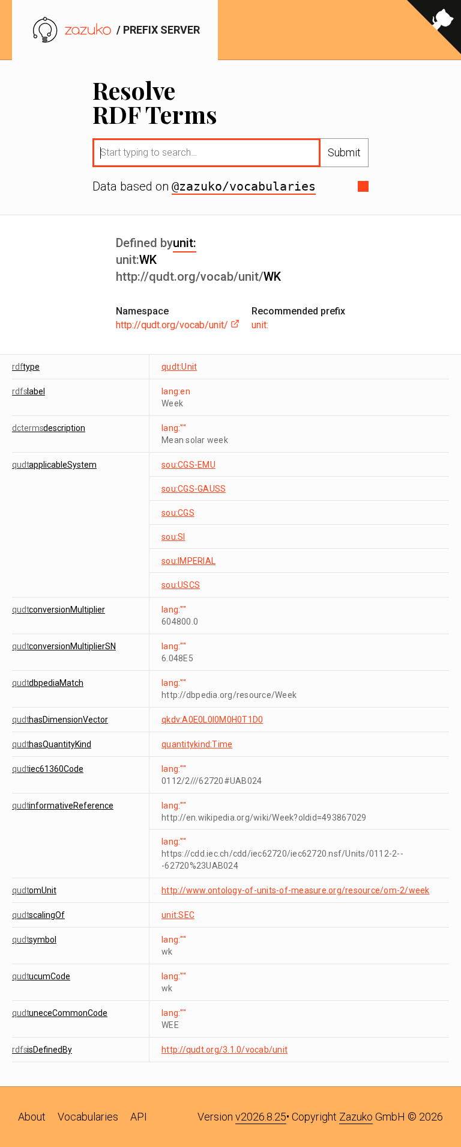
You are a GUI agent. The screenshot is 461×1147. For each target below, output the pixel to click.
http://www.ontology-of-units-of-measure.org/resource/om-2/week (295, 890)
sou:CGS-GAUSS (193, 489)
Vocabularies (88, 1116)
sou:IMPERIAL (188, 561)
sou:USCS (180, 585)
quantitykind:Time (196, 744)
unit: (184, 243)
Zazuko (356, 1116)
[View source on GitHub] (434, 30)
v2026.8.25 (260, 1116)
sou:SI (173, 537)
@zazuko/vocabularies (244, 186)
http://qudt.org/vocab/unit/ (173, 325)
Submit (344, 152)
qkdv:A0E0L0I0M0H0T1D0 (212, 719)
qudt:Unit (179, 367)
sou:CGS (177, 513)
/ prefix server (157, 29)
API (138, 1116)
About (32, 1116)
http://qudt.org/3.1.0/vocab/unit (224, 1049)
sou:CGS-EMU (188, 465)
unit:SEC (177, 915)
